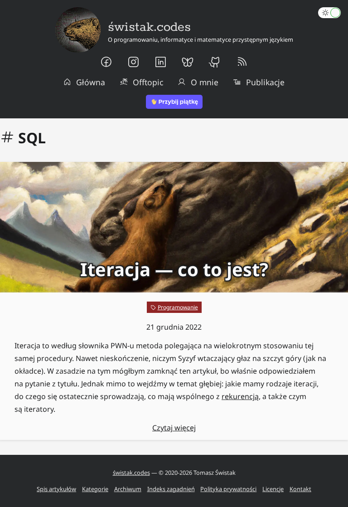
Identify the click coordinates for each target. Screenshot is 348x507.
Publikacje (265, 82)
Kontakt (300, 489)
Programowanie (178, 307)
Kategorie (95, 489)
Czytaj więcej (174, 428)
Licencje (273, 489)
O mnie (204, 82)
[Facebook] (106, 62)
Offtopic (148, 82)
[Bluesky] (187, 62)
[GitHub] (214, 62)
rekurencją (240, 396)
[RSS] (242, 62)
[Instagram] (133, 62)
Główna (90, 82)
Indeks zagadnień (171, 489)
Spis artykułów (56, 489)
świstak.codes (131, 472)
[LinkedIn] (160, 62)
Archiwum (127, 489)
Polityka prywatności (228, 489)
